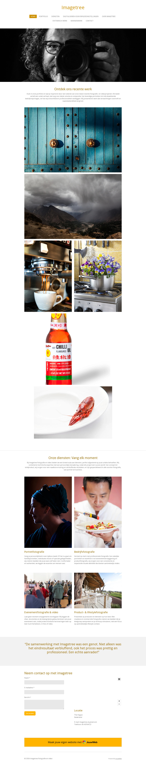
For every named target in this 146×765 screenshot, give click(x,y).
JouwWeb (119, 759)
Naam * (27, 678)
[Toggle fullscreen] (119, 679)
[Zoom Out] (119, 704)
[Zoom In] (119, 701)
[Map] (98, 692)
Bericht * (27, 697)
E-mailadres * (29, 688)
